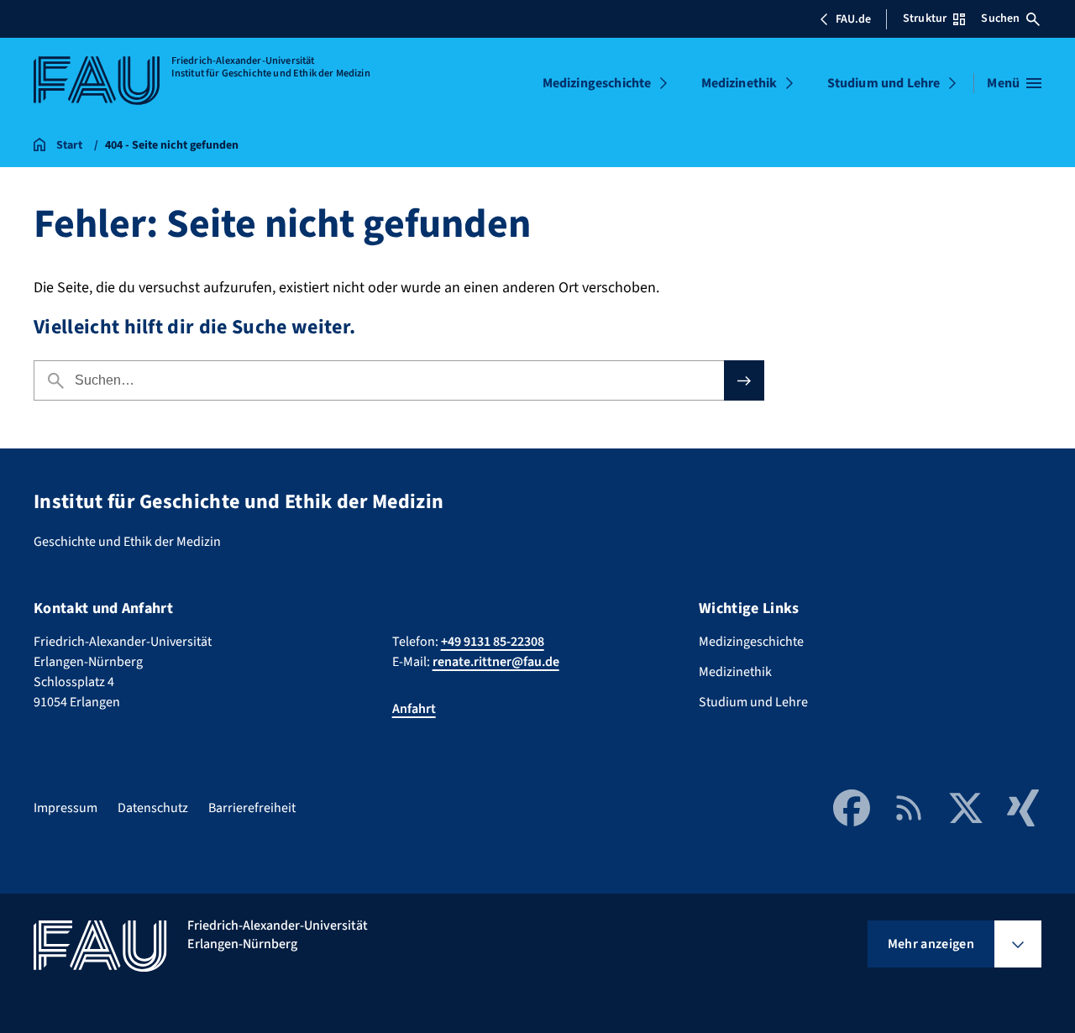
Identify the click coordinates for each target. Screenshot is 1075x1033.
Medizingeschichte (597, 83)
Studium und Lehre (884, 83)
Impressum (65, 808)
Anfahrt (414, 709)
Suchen (1000, 18)
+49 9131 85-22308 (492, 641)
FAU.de (853, 19)
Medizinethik (739, 83)
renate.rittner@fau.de (496, 662)
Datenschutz (153, 808)
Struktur (925, 18)
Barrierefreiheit (252, 808)
